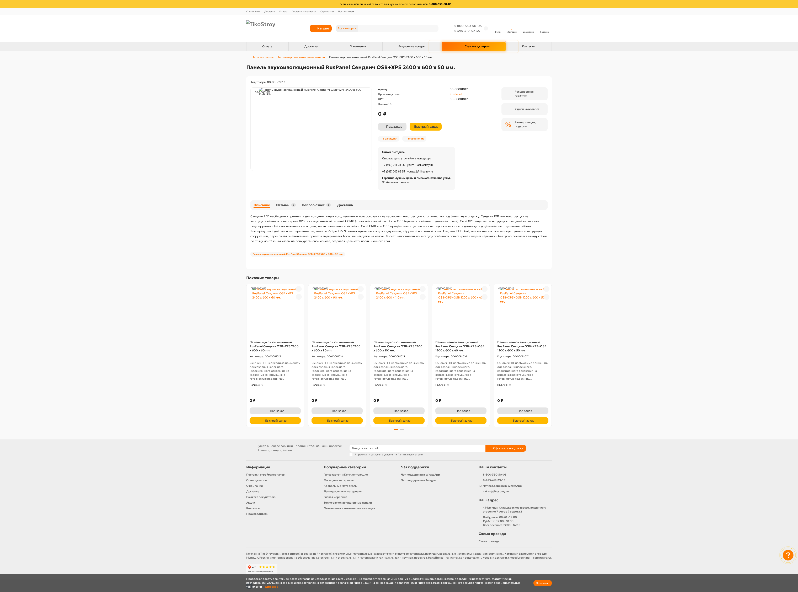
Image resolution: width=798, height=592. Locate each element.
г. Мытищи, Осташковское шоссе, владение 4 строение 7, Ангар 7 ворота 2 (514, 509)
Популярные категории (345, 467)
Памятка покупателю (261, 497)
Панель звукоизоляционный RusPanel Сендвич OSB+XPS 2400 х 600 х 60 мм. (274, 346)
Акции (250, 502)
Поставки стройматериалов (265, 474)
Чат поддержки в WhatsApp (420, 474)
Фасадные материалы (339, 480)
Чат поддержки (415, 467)
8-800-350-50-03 (468, 26)
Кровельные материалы (340, 486)
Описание (262, 205)
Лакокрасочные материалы (343, 491)
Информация (258, 467)
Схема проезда (492, 534)
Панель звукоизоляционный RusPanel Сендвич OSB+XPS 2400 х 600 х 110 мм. (397, 346)
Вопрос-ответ (315, 205)
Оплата (283, 11)
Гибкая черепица (335, 497)
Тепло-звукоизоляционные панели (301, 57)
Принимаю (542, 583)
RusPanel (456, 94)
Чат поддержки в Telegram (419, 480)
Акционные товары (411, 46)
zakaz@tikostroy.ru (496, 491)
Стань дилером (256, 480)
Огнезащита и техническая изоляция (349, 508)
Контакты (529, 46)
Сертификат (327, 11)
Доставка (269, 11)
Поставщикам (346, 11)
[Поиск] (434, 28)
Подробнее (270, 586)
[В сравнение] (299, 297)
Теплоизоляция (263, 57)
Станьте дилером (477, 46)
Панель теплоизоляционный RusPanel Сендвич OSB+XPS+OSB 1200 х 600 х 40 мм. (459, 346)
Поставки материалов (304, 11)
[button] (246, 354)
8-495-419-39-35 (467, 31)
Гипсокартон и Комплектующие (346, 474)
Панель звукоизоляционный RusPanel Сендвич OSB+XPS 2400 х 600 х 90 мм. (336, 346)
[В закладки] (299, 289)
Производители (257, 514)
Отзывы (285, 205)
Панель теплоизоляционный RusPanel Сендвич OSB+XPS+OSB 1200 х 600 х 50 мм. (521, 346)
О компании (253, 11)
